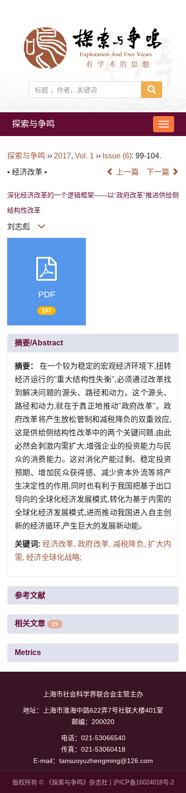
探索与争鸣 (33, 124)
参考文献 (30, 595)
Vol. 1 (84, 156)
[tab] (93, 343)
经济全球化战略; (54, 557)
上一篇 (126, 172)
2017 (62, 156)
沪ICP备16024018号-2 (143, 782)
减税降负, (130, 544)
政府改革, (95, 544)
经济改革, (60, 544)
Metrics (28, 652)
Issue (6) (117, 156)
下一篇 (158, 172)
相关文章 (36, 623)
